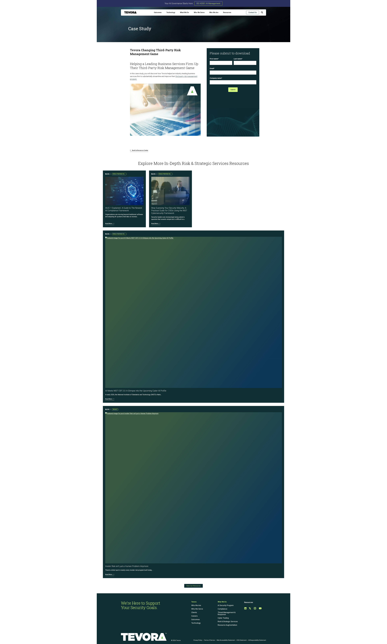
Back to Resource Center (140, 150)
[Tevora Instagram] (254, 608)
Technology (170, 12)
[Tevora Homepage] (130, 12)
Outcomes (158, 12)
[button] (262, 12)
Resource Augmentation (227, 625)
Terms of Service (209, 640)
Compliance (222, 609)
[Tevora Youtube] (260, 608)
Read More (108, 223)
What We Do (184, 12)
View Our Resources (193, 586)
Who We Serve (199, 12)
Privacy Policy (198, 640)
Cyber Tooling (223, 618)
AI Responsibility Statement (257, 640)
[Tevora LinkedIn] (245, 608)
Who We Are (213, 12)
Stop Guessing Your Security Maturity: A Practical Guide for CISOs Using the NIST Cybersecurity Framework (169, 210)
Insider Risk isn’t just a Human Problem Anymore (126, 566)
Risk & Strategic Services (228, 622)
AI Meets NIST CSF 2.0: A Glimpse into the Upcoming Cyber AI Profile (136, 391)
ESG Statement (242, 640)
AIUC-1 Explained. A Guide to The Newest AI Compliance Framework (123, 209)
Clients (194, 612)
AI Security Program (226, 605)
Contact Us (252, 12)
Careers (194, 616)
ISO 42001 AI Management (208, 3)
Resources (227, 12)
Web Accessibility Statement (226, 640)
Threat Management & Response (226, 613)
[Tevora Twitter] (250, 608)
